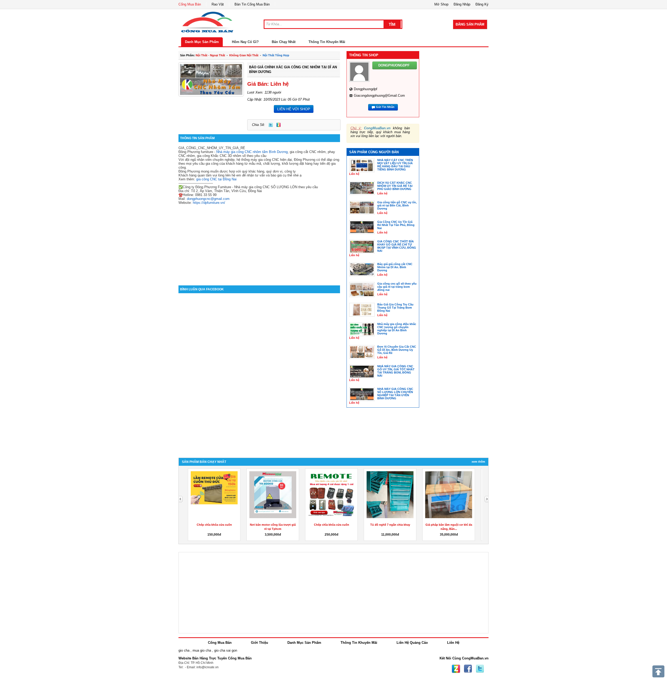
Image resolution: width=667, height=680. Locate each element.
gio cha (183, 650)
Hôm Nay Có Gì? (245, 42)
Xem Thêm (478, 461)
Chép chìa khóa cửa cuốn (214, 524)
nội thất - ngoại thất (210, 55)
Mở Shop (441, 4)
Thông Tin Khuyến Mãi (326, 42)
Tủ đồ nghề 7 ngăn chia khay (390, 524)
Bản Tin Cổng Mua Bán (252, 4)
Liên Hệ (453, 643)
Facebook (468, 669)
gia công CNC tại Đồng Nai (216, 179)
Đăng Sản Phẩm (470, 24)
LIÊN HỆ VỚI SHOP (293, 109)
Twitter (271, 125)
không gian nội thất (243, 55)
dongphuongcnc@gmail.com (208, 199)
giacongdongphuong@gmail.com (379, 95)
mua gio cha (202, 650)
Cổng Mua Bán (189, 4)
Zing (278, 125)
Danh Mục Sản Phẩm (202, 42)
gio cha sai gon (225, 650)
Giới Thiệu (259, 643)
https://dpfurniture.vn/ (209, 203)
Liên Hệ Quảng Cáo (412, 643)
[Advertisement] (259, 241)
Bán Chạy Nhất (283, 42)
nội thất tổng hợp (276, 55)
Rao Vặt (218, 4)
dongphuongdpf (365, 89)
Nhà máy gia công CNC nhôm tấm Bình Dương (252, 152)
